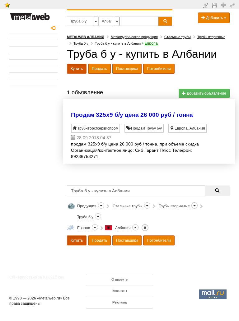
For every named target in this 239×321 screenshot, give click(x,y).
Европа (151, 43)
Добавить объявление (206, 93)
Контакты (119, 291)
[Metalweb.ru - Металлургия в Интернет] (29, 14)
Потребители (159, 69)
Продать (99, 69)
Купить (77, 69)
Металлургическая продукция (134, 37)
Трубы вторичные (211, 37)
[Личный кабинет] (233, 5)
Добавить (214, 18)
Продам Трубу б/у (146, 128)
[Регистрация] (224, 4)
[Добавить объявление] (206, 5)
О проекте (119, 279)
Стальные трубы (177, 37)
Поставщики (127, 69)
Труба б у (80, 43)
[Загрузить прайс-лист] (215, 5)
